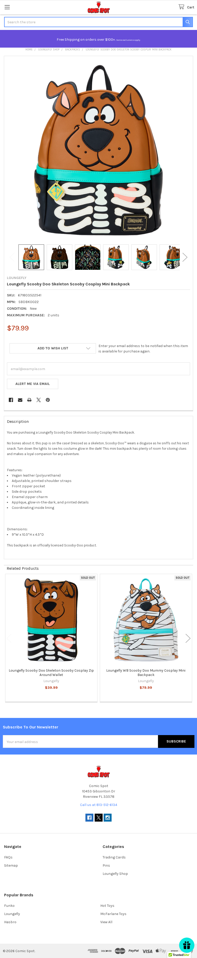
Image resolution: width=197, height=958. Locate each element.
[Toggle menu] (7, 7)
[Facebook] (11, 400)
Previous (12, 257)
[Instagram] (108, 818)
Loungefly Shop (115, 873)
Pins (106, 865)
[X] (39, 400)
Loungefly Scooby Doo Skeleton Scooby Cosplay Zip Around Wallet (51, 672)
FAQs (8, 857)
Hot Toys (107, 905)
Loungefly (12, 914)
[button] (52, 348)
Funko (9, 905)
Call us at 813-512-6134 (98, 805)
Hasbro (10, 922)
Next (185, 257)
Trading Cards (114, 857)
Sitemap (11, 865)
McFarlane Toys (113, 914)
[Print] (29, 400)
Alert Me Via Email (32, 384)
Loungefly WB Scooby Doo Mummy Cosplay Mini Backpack (145, 672)
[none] (98, 150)
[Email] (20, 400)
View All (106, 922)
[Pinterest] (48, 400)
